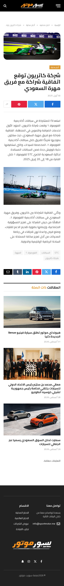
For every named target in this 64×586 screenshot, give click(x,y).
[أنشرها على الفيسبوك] (52, 104)
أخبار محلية (55, 67)
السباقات (45, 252)
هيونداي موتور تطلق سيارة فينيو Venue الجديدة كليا (34, 334)
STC (57, 252)
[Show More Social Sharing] (7, 104)
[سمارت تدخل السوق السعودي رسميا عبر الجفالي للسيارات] (32, 419)
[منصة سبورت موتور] (32, 6)
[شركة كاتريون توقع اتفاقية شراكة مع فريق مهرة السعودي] (32, 46)
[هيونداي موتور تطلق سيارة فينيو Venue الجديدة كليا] (32, 312)
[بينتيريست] (19, 104)
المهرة (18, 252)
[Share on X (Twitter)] (36, 104)
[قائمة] (58, 6)
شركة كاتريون (52, 258)
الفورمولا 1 (31, 252)
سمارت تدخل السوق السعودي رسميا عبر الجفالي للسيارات (34, 442)
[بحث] (5, 6)
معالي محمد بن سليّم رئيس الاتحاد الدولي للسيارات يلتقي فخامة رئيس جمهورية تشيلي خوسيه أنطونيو (34, 388)
